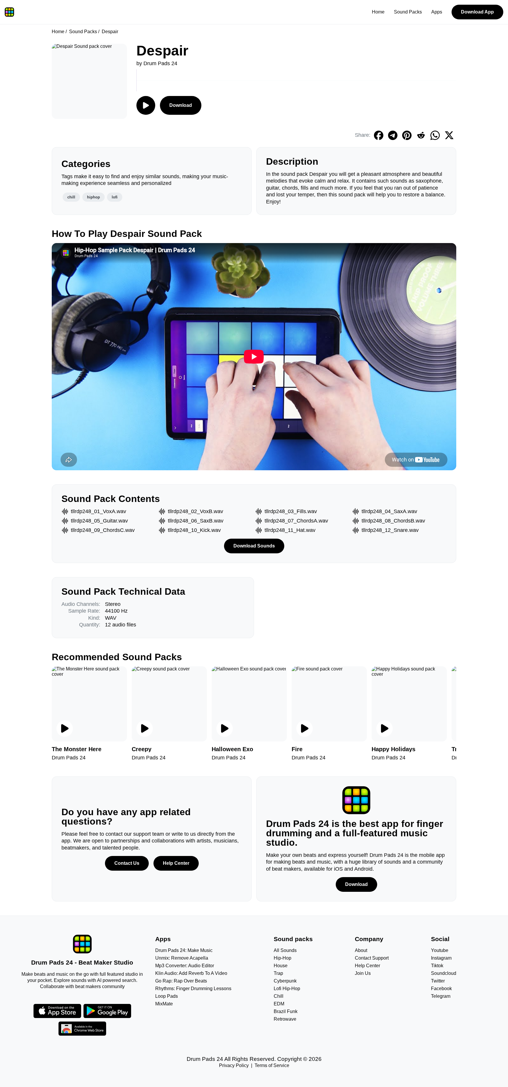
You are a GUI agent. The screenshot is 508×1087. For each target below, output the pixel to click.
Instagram (441, 957)
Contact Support (372, 957)
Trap (278, 973)
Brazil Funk (286, 1011)
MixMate (164, 1003)
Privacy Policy (234, 1065)
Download (180, 105)
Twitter (438, 980)
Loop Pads (166, 996)
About (361, 950)
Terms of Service (272, 1065)
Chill (278, 996)
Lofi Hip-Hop (287, 988)
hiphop (93, 197)
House (281, 965)
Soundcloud (443, 973)
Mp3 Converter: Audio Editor (184, 965)
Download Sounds (254, 545)
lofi (115, 197)
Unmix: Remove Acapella (181, 957)
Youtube (439, 950)
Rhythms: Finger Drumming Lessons (193, 988)
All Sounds (285, 950)
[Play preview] (64, 728)
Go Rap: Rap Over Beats (181, 980)
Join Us (363, 973)
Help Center (176, 863)
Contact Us (126, 863)
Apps (436, 11)
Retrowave (285, 1019)
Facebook (441, 988)
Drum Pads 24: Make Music (184, 950)
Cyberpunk (285, 980)
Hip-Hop (282, 957)
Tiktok (437, 965)
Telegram (440, 996)
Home (378, 11)
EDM (279, 1003)
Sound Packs (408, 11)
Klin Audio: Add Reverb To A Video (191, 973)
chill (71, 197)
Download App (477, 11)
